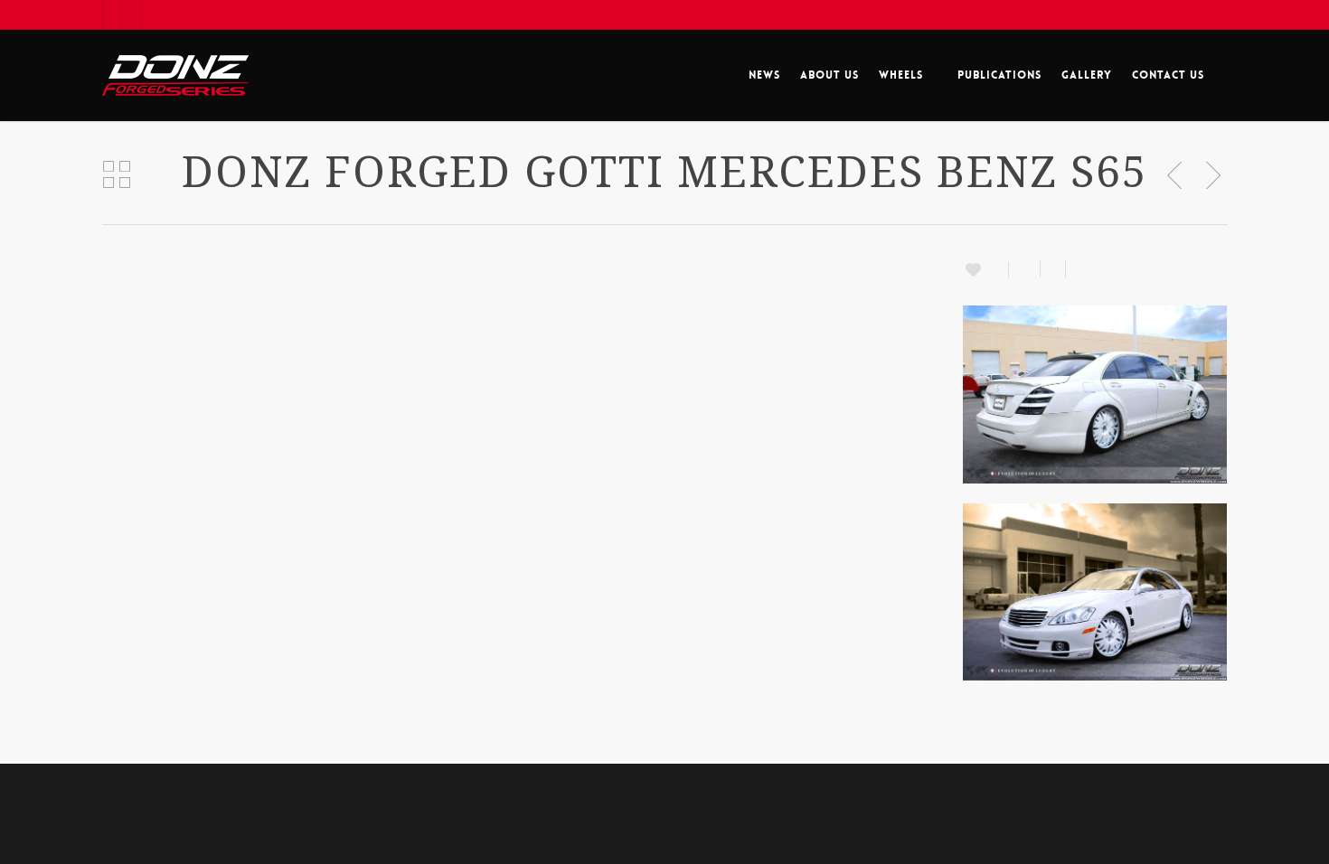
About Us (829, 75)
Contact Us (1168, 75)
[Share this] (1025, 268)
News (764, 75)
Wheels (901, 75)
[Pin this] (1073, 268)
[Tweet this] (1053, 268)
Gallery (1086, 75)
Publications (999, 75)
